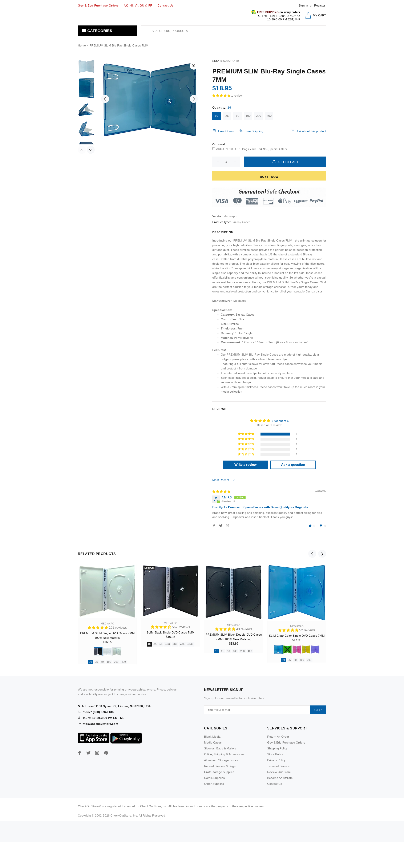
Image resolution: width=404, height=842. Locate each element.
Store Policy (275, 754)
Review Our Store (279, 772)
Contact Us (274, 783)
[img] (221, 491)
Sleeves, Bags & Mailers (220, 748)
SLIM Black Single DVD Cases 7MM (170, 632)
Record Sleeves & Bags (219, 766)
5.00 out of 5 (280, 420)
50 (237, 115)
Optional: (219, 144)
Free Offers (226, 131)
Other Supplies (214, 783)
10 (216, 115)
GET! (318, 710)
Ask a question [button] (293, 464)
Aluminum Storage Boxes (221, 760)
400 (269, 115)
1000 (190, 644)
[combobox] (233, 30)
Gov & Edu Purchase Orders (286, 742)
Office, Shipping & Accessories (224, 754)
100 (248, 115)
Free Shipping (254, 131)
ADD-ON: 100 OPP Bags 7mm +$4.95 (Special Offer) (251, 149)
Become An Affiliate (280, 778)
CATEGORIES (99, 31)
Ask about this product (311, 131)
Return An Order (278, 736)
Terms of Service (278, 766)
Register (319, 5)
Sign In (303, 5)
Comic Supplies (214, 778)
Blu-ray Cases (241, 222)
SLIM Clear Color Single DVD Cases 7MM (297, 635)
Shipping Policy (277, 748)
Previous (105, 99)
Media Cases (213, 742)
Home (82, 45)
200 (258, 115)
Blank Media (212, 736)
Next (194, 99)
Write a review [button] (245, 464)
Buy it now (269, 176)
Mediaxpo (230, 216)
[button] (221, 95)
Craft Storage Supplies (219, 772)
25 (227, 115)
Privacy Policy (276, 760)
